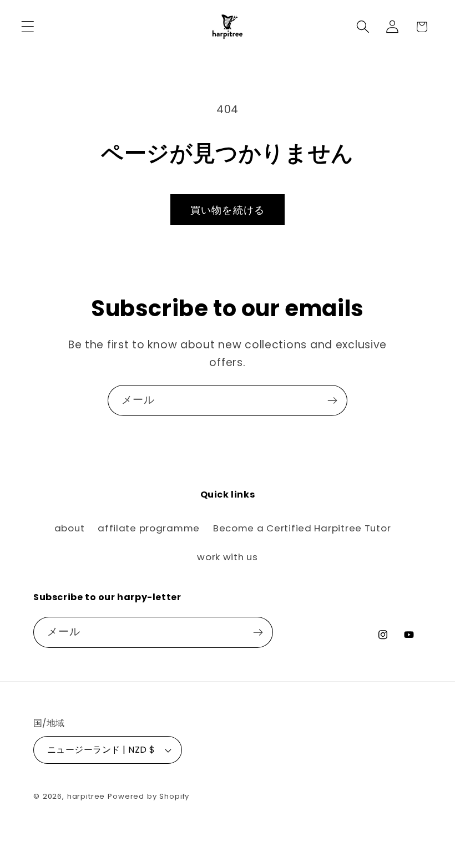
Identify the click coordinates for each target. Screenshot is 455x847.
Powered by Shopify (148, 796)
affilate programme (149, 528)
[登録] (332, 400)
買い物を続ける (227, 210)
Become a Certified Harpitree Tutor (302, 528)
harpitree (86, 796)
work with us (227, 557)
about (69, 528)
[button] (28, 27)
